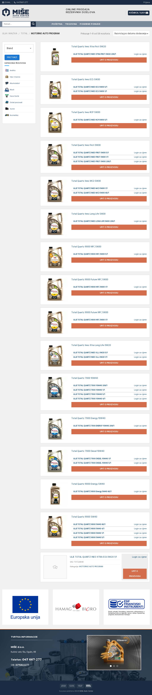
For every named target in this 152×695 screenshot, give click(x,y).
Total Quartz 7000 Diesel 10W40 (87, 451)
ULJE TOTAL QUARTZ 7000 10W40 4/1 (89, 398)
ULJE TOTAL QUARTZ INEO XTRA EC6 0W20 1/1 (93, 557)
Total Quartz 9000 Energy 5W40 (88, 484)
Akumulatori (15, 83)
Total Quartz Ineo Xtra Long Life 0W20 (91, 345)
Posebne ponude (90, 24)
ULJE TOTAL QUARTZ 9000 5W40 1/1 (88, 533)
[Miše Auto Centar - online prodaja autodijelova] (18, 13)
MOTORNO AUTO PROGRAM (91, 566)
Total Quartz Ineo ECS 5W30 (85, 79)
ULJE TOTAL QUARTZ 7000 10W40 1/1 (89, 390)
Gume (12, 108)
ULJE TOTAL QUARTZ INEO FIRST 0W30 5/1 (91, 152)
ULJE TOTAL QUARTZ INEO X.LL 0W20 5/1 (90, 352)
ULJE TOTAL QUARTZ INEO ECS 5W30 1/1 (90, 91)
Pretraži (12, 57)
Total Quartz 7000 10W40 (84, 378)
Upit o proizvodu (109, 60)
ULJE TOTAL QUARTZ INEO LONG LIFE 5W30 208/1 (94, 221)
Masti (12, 89)
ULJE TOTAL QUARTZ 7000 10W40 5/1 (89, 394)
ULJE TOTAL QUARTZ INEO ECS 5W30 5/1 (90, 87)
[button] (19, 48)
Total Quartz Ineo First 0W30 (86, 145)
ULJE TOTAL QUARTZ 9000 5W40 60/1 (89, 524)
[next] (136, 655)
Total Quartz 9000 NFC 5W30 (86, 247)
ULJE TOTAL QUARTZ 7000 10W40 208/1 (90, 385)
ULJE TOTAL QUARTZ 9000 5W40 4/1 (88, 528)
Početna (57, 24)
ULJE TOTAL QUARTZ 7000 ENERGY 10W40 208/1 (93, 425)
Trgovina (71, 24)
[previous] (92, 655)
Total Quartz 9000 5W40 (84, 517)
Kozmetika (14, 115)
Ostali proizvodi (16, 102)
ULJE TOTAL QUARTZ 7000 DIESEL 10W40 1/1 (92, 458)
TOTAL (24, 34)
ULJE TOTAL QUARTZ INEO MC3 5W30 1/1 (90, 188)
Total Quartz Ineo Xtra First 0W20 (88, 47)
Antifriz (13, 70)
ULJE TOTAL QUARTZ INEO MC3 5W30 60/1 (91, 192)
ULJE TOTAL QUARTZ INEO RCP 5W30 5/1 (90, 119)
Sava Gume (14, 96)
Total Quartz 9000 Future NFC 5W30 (89, 280)
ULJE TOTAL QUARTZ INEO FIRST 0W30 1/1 (90, 157)
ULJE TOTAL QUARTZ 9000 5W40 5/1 (88, 537)
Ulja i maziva (9, 34)
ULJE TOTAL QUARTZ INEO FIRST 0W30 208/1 (92, 161)
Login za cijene (140, 54)
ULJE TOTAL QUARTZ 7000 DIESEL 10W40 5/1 (92, 463)
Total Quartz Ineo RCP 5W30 (85, 112)
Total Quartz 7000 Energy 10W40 (88, 418)
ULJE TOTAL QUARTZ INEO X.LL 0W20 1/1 (90, 357)
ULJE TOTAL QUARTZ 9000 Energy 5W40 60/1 (92, 491)
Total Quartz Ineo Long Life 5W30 (88, 214)
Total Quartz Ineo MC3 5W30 (86, 181)
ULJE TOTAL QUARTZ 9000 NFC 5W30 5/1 (90, 254)
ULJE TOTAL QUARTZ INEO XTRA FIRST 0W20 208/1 (94, 54)
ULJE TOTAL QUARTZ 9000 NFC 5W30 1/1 (90, 287)
